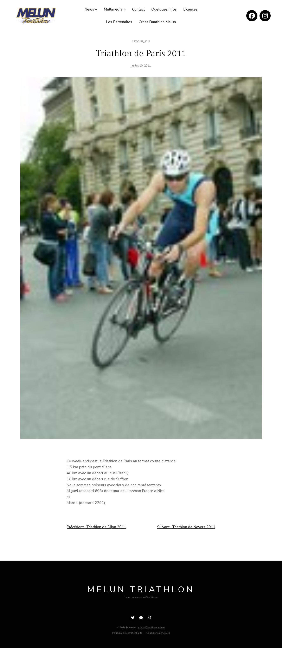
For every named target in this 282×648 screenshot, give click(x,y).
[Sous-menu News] (96, 9)
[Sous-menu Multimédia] (124, 9)
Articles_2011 (141, 41)
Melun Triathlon (141, 589)
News (89, 9)
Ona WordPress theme (152, 627)
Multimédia (113, 9)
